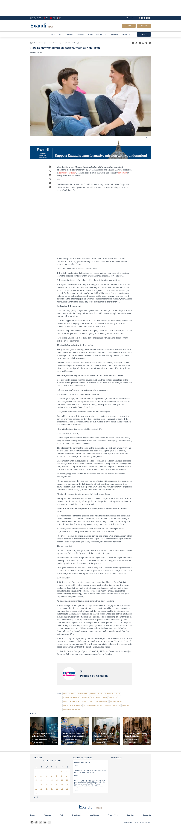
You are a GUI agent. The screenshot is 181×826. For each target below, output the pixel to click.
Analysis (70, 34)
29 (62, 789)
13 (51, 780)
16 (67, 780)
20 (51, 784)
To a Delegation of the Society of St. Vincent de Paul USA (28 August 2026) (90, 771)
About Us (47, 815)
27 (51, 789)
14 (57, 780)
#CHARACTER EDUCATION (71, 698)
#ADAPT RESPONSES (69, 694)
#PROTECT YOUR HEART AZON (72, 706)
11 (41, 780)
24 (36, 789)
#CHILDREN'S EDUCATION (99, 698)
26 (46, 789)
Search (142, 34)
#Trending (125, 706)
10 (36, 780)
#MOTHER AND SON (116, 701)
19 (46, 784)
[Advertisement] (90, 8)
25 (41, 789)
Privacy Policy (113, 815)
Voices (61, 34)
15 (62, 780)
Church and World (111, 34)
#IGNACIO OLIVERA (87, 701)
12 (46, 780)
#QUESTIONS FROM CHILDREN (93, 706)
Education (49, 43)
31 (36, 793)
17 (36, 784)
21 (57, 784)
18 (41, 784)
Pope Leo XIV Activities (82, 758)
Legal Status (94, 815)
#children (85, 698)
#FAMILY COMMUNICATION (71, 701)
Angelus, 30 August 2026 (83, 762)
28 (57, 789)
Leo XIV (90, 34)
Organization (76, 815)
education (122, 173)
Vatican (99, 34)
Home (53, 34)
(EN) (47, 18)
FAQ (61, 815)
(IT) (60, 18)
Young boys (61, 43)
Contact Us (147, 815)
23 (67, 784)
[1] (58, 651)
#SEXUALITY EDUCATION (112, 706)
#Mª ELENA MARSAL (102, 701)
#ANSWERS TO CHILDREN (112, 694)
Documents (126, 34)
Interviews (80, 34)
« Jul (36, 797)
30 (67, 789)
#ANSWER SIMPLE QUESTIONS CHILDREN (90, 694)
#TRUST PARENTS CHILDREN (71, 709)
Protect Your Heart (67, 173)
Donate (128, 26)
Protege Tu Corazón (38, 43)
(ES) (53, 18)
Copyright (130, 815)
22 (62, 784)
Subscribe (144, 26)
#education (113, 698)
